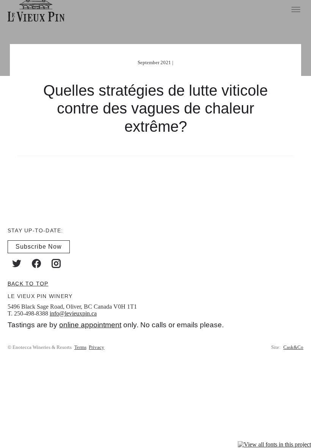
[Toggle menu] (295, 9)
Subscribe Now (39, 246)
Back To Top (28, 283)
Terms (80, 347)
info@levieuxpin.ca (73, 313)
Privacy (96, 347)
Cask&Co (293, 347)
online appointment (90, 325)
